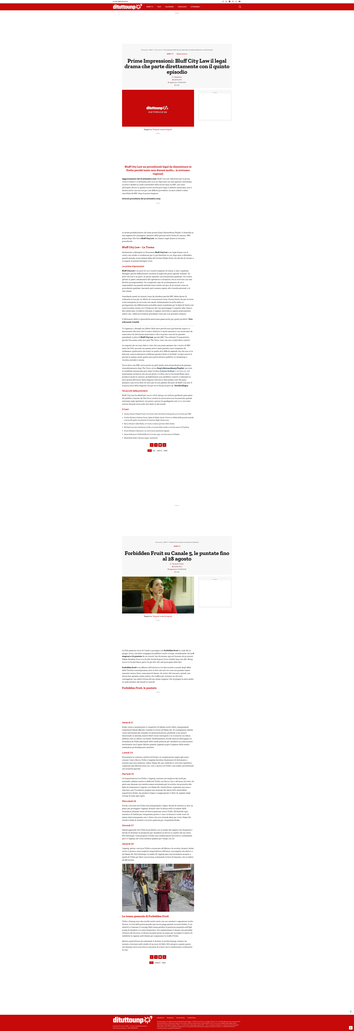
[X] (233, 1)
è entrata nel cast (175, 371)
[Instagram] (226, 1)
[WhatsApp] (236, 1)
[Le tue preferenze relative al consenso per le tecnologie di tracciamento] (351, 1028)
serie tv (159, 450)
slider (165, 450)
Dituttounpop (144, 50)
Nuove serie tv (159, 50)
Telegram (156, 129)
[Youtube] (239, 1)
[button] (240, 6)
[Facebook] (223, 1)
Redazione (178, 77)
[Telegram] (229, 1)
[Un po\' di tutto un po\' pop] (127, 7)
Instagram (168, 129)
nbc (154, 450)
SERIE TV (151, 50)
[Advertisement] (177, 27)
